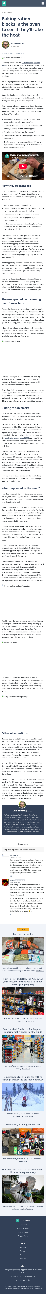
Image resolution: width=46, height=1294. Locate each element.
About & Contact (23, 1232)
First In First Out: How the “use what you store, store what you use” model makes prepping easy (23, 982)
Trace (12, 880)
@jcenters (15, 46)
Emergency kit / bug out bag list (23, 1124)
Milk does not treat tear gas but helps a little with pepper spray (23, 1171)
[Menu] (43, 3)
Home (4, 13)
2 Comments (20, 53)
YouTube (23, 1255)
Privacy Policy (23, 1236)
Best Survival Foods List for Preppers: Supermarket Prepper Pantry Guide (23, 1030)
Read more (40, 971)
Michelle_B (14, 855)
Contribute (23, 1224)
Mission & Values (23, 1228)
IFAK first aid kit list (23, 934)
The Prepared (4, 3)
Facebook (23, 1247)
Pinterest (23, 1259)
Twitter (23, 1251)
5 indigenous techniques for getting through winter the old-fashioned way (23, 1078)
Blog (10, 13)
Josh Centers (17, 43)
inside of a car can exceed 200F (17, 438)
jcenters (29, 811)
